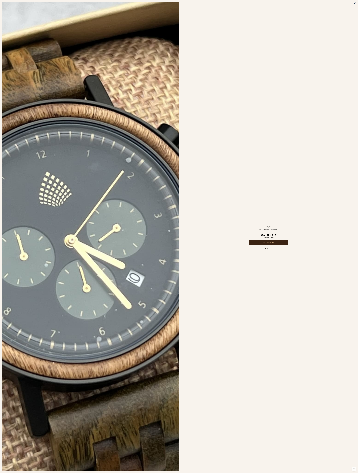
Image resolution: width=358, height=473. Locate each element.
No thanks (268, 249)
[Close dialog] (355, 2)
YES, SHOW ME (268, 243)
